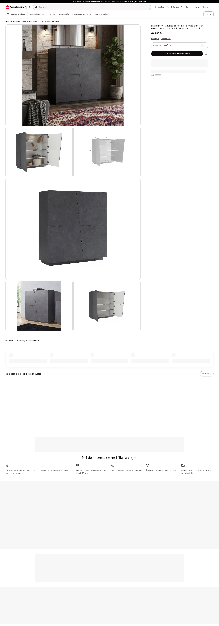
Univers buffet (49, 21)
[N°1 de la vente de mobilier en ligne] (18, 7)
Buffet (57, 21)
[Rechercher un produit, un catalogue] (35, 6)
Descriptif (155, 38)
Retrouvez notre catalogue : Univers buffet (22, 340)
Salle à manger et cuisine (17, 21)
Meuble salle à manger (35, 21)
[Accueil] (6, 21)
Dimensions (166, 38)
